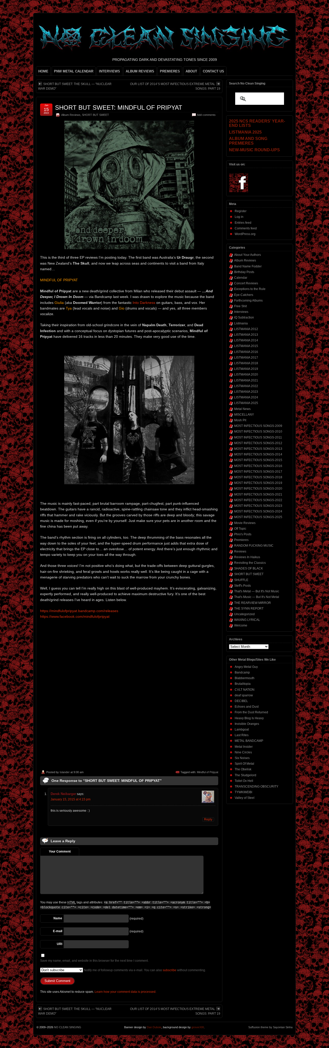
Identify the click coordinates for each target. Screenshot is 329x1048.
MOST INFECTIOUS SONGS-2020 (258, 488)
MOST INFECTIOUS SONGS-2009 (258, 426)
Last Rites (242, 735)
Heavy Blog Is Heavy (249, 718)
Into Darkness (144, 303)
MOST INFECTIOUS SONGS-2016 (258, 466)
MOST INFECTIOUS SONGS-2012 (258, 443)
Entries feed (243, 222)
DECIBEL (241, 701)
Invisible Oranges (247, 724)
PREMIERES (170, 71)
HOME (43, 71)
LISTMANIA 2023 (246, 392)
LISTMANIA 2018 (246, 363)
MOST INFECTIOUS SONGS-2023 (258, 506)
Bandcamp (242, 672)
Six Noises (242, 758)
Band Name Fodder (248, 266)
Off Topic (240, 528)
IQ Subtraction (244, 317)
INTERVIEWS (109, 71)
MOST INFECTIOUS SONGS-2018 (258, 477)
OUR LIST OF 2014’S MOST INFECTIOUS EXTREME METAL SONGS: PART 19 (175, 86)
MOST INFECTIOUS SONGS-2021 (258, 494)
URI (59, 944)
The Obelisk (243, 769)
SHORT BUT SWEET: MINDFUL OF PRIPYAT (118, 107)
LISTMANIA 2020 (246, 374)
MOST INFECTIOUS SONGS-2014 (258, 454)
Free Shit (240, 306)
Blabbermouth (244, 678)
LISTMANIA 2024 (246, 397)
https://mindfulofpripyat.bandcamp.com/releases (79, 611)
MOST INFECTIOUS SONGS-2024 (258, 511)
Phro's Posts (242, 534)
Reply (208, 819)
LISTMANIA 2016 (246, 352)
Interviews (241, 312)
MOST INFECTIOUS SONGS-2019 (258, 483)
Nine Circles (243, 752)
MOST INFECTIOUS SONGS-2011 (258, 437)
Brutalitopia (243, 684)
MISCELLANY (244, 414)
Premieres (241, 540)
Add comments (206, 114)
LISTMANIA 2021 (246, 380)
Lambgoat (242, 729)
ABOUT (191, 71)
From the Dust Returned (251, 712)
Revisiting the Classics (250, 563)
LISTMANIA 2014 (246, 340)
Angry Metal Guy (246, 667)
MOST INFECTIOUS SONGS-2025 (258, 517)
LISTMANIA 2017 (246, 357)
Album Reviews (70, 114)
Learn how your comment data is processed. (125, 992)
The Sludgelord (245, 775)
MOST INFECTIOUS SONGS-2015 (258, 460)
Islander (65, 772)
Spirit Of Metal (244, 763)
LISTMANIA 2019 (246, 369)
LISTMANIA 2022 (246, 386)
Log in (239, 217)
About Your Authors (247, 255)
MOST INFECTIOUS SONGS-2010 (258, 431)
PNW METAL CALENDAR (73, 71)
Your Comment (60, 851)
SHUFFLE (241, 580)
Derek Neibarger (63, 794)
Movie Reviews (244, 523)
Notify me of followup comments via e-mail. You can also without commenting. (144, 970)
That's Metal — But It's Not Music (256, 591)
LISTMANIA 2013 (246, 334)
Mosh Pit (240, 420)
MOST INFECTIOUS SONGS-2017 (258, 471)
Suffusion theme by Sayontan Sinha (270, 1027)
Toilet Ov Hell (244, 781)
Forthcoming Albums (248, 300)
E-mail (57, 931)
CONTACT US (213, 71)
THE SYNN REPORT (248, 608)
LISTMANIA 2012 (246, 329)
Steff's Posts (242, 585)
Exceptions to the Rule (250, 289)
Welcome (240, 625)
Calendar (240, 277)
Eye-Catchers (243, 295)
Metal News (242, 409)
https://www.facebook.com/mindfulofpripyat (74, 616)
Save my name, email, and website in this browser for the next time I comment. (94, 960)
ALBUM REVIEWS (140, 71)
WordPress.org (245, 234)
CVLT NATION (244, 689)
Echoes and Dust (247, 706)
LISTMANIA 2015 (246, 346)
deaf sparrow (244, 695)
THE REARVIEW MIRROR (252, 603)
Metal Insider (244, 746)
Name (57, 918)
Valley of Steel (244, 798)
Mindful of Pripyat (207, 772)
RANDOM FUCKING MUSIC (253, 545)
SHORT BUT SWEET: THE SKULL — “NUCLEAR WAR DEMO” (75, 86)
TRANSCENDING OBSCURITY (256, 786)
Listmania (241, 323)
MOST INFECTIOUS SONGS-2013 (258, 449)
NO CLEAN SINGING (67, 1027)
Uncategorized (244, 614)
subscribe (169, 970)
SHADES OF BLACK (248, 568)
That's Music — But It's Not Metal (256, 597)
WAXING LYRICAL (247, 620)
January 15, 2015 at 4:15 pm (70, 799)
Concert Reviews (246, 283)
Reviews (240, 551)
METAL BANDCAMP (249, 741)
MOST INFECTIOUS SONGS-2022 (258, 500)
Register (240, 211)
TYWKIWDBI (243, 792)
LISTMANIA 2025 (246, 403)
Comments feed (246, 228)
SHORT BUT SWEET (95, 114)
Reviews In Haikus (247, 557)
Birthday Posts (244, 272)
